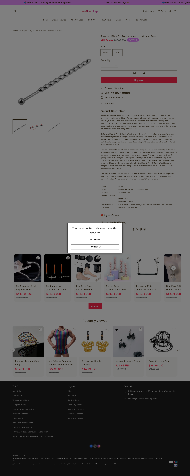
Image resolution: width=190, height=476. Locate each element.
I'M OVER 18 (95, 239)
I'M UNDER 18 (95, 247)
